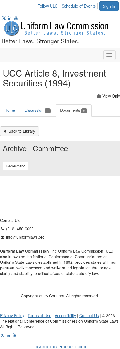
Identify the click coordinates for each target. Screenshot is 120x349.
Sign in (109, 6)
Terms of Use (39, 315)
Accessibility (65, 315)
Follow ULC (47, 6)
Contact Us (89, 315)
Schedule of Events (79, 6)
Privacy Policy (12, 315)
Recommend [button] (15, 165)
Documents (72, 110)
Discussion (37, 110)
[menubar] (68, 5)
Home (9, 110)
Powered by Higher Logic (60, 346)
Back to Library (21, 131)
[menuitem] (49, 5)
